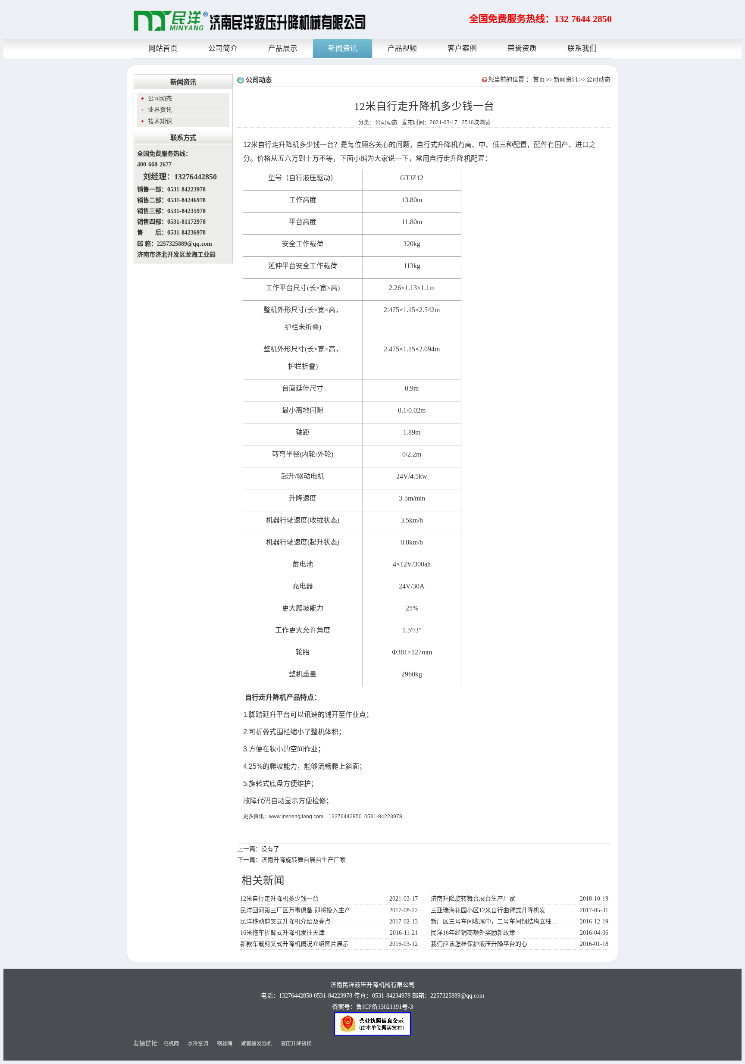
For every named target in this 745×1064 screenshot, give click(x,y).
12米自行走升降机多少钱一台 (279, 898)
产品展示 (282, 48)
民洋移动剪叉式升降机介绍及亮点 (285, 921)
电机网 (171, 1044)
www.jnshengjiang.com (296, 817)
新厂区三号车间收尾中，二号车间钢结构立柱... (494, 921)
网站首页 (163, 48)
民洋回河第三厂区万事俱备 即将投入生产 (295, 910)
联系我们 (582, 48)
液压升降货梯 (296, 1044)
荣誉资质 (522, 48)
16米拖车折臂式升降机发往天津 (282, 932)
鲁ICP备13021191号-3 (384, 1007)
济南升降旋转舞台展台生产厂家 (303, 860)
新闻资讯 (342, 48)
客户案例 (462, 48)
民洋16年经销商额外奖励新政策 (473, 932)
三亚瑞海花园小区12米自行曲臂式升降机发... (491, 910)
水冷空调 (198, 1044)
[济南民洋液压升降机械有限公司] (249, 21)
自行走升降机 (278, 144)
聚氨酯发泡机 (256, 1044)
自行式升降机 (437, 144)
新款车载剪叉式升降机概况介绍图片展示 (294, 944)
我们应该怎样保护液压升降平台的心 (479, 944)
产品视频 (402, 48)
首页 (539, 79)
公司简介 (223, 48)
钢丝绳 (224, 1044)
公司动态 (598, 79)
